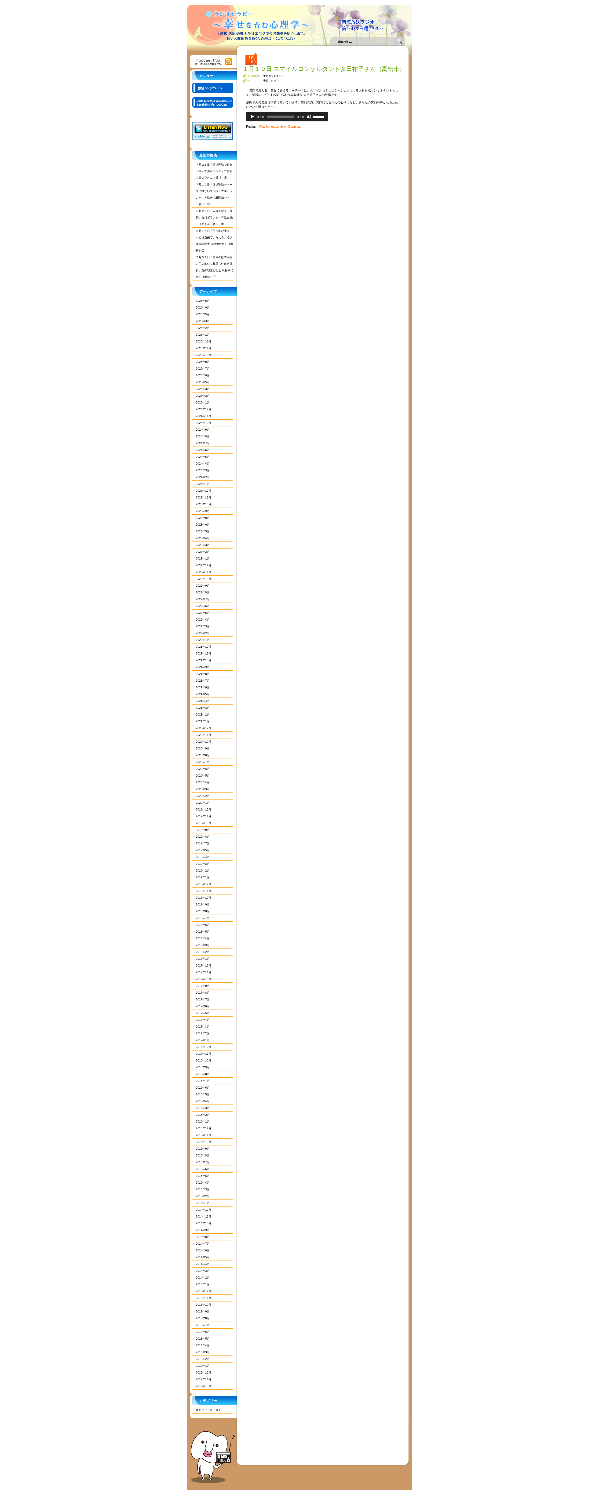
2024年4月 (203, 463)
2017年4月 (203, 1019)
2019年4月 (203, 857)
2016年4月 (203, 1101)
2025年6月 (203, 375)
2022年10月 (203, 579)
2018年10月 (203, 897)
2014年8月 (203, 1237)
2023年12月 (203, 490)
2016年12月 (203, 1047)
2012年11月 (203, 1379)
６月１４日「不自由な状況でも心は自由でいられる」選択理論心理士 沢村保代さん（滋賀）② (214, 240)
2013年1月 (203, 1365)
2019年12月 (203, 809)
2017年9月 (203, 986)
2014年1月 (203, 1284)
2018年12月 (203, 884)
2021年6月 (203, 687)
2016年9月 (203, 1067)
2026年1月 (203, 334)
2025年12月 (203, 341)
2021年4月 (203, 701)
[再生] (252, 116)
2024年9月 (203, 429)
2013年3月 (203, 1352)
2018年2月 (203, 952)
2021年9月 (203, 667)
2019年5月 (203, 850)
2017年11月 (203, 972)
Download (294, 126)
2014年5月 (203, 1257)
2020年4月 (203, 782)
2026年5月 (203, 314)
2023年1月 (203, 558)
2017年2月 (203, 1033)
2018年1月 (203, 958)
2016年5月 (203, 1094)
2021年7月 (203, 680)
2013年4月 (203, 1345)
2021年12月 (203, 646)
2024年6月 (203, 450)
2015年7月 (203, 1162)
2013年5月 (203, 1338)
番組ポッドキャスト (208, 1410)
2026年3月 (203, 321)
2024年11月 (203, 416)
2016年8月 (203, 1074)
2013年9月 (203, 1311)
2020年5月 (203, 775)
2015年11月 (203, 1135)
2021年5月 (203, 694)
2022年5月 (203, 612)
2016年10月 (203, 1060)
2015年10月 (203, 1142)
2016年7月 (203, 1081)
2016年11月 (203, 1053)
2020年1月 (203, 802)
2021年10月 (203, 660)
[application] (287, 116)
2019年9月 (203, 830)
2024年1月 (203, 484)
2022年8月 (203, 592)
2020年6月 (203, 768)
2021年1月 (203, 721)
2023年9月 (203, 511)
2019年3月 (203, 863)
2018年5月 (203, 931)
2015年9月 (203, 1148)
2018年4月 (203, 938)
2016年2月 (203, 1114)
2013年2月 (203, 1359)
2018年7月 (203, 918)
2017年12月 (203, 965)
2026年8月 (203, 300)
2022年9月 (203, 585)
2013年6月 (203, 1332)
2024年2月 (203, 477)
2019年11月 (203, 816)
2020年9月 (203, 748)
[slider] (319, 116)
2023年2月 (203, 551)
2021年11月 (203, 653)
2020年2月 (203, 796)
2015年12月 (203, 1128)
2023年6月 (203, 524)
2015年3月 (203, 1189)
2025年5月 (203, 382)
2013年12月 (203, 1291)
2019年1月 (203, 877)
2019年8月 (203, 836)
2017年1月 (203, 1040)
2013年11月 (203, 1298)
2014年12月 (203, 1209)
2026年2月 (203, 328)
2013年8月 (203, 1318)
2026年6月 (203, 307)
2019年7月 (203, 843)
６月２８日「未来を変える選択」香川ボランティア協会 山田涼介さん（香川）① (214, 217)
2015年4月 (203, 1182)
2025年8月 (203, 361)
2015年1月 (203, 1203)
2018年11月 (203, 891)
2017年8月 (203, 992)
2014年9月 (203, 1230)
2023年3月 (203, 545)
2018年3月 (203, 945)
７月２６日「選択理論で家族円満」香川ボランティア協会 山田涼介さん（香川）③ (214, 171)
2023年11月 (203, 497)
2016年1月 (203, 1121)
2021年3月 (203, 707)
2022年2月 (203, 633)
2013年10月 (203, 1304)
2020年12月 (203, 728)
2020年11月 (203, 735)
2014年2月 (203, 1277)
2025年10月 (203, 355)
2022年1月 (203, 640)
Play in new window (272, 126)
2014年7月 (203, 1243)
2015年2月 (203, 1196)
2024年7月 (203, 443)
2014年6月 (203, 1250)
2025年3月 (203, 389)
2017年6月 (203, 1006)
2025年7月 (203, 368)
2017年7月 (203, 999)
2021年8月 (203, 674)
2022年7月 (203, 599)
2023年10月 (203, 504)
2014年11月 (203, 1216)
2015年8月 (203, 1155)
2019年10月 (203, 823)
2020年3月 (203, 789)
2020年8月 (203, 755)
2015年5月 (203, 1175)
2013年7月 (203, 1325)
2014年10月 (203, 1223)
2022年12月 (203, 565)
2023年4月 (203, 538)
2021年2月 (203, 714)
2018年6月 (203, 925)
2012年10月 (203, 1386)
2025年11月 (203, 348)
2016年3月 (203, 1108)
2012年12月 (203, 1372)
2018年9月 (203, 904)
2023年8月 (203, 518)
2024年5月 (203, 456)
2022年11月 (203, 572)
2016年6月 (203, 1087)
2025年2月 (203, 395)
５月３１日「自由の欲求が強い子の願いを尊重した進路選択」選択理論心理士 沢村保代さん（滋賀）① (214, 267)
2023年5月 (203, 531)
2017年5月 (203, 1013)
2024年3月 (203, 470)
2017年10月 (203, 979)
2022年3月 (203, 626)
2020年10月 (203, 741)
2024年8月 (203, 436)
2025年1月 (203, 402)
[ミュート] (309, 116)
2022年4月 (203, 619)
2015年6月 (203, 1169)
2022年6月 (203, 606)
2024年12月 (203, 409)
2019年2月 (203, 870)
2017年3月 (203, 1026)
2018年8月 (203, 911)
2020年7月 (203, 762)
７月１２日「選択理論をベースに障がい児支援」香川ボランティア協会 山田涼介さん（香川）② (214, 194)
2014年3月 (203, 1270)
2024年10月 (203, 423)
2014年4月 (203, 1264)
